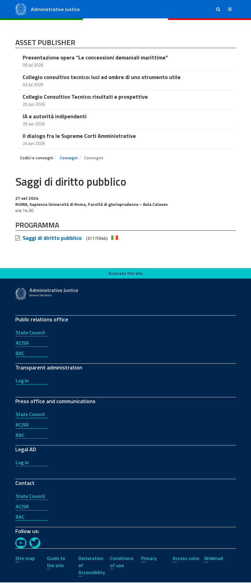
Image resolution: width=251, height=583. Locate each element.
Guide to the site (56, 562)
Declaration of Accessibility (91, 565)
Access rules (186, 558)
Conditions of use (121, 562)
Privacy (149, 558)
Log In (22, 380)
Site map (25, 558)
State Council (30, 332)
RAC (20, 353)
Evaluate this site (126, 273)
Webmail (213, 558)
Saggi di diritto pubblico (52, 238)
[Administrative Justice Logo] (20, 9)
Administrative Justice (55, 9)
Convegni (68, 157)
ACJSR (22, 342)
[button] (218, 9)
